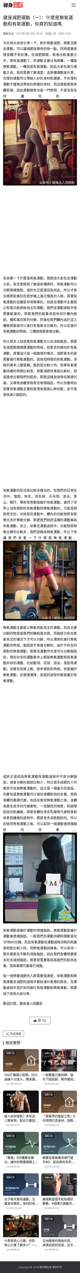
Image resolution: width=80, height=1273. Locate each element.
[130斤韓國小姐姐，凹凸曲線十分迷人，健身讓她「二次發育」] (21, 1060)
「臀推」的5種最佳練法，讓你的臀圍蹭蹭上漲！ (19, 1160)
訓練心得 (50, 33)
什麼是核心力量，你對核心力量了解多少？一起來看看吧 (19, 1243)
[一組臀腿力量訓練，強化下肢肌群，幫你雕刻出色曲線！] (59, 1060)
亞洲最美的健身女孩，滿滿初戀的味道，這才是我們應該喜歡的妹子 (57, 1243)
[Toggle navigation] (73, 5)
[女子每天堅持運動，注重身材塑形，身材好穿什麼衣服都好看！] (21, 1184)
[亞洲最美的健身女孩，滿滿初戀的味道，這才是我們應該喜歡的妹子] (59, 1226)
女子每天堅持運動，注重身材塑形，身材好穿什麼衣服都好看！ (19, 1201)
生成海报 (15, 1033)
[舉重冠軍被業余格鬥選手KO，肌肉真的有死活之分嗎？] (59, 1143)
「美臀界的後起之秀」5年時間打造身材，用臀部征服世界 (58, 1118)
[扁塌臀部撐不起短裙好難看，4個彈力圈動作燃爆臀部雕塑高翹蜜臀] (59, 1184)
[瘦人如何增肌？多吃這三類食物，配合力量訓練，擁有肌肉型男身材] (21, 1102)
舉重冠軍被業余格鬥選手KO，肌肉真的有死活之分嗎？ (58, 1160)
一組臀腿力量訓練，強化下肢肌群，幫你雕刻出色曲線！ (57, 1077)
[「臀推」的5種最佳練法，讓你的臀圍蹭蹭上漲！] (21, 1143)
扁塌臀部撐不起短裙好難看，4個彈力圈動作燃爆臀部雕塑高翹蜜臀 (58, 1201)
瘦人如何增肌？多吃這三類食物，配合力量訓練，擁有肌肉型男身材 (19, 1118)
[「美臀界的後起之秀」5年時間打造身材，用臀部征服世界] (59, 1102)
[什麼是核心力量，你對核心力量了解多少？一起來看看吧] (21, 1226)
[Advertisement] (40, 231)
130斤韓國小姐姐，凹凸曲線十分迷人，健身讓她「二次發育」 (21, 1077)
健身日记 (8, 33)
